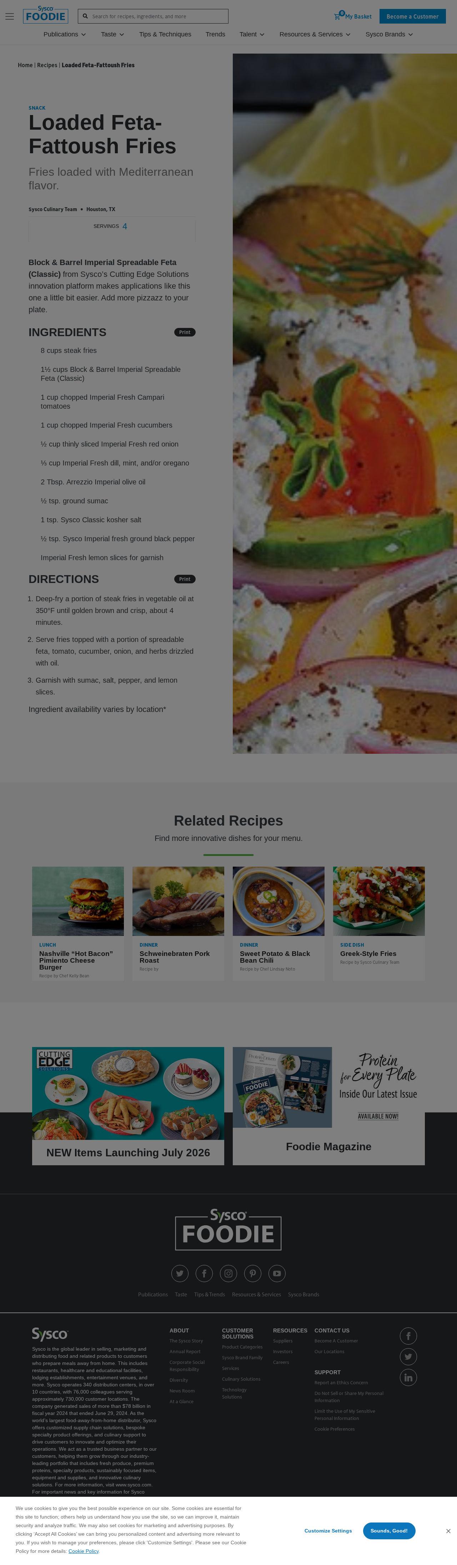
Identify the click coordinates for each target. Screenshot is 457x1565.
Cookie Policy (84, 1551)
